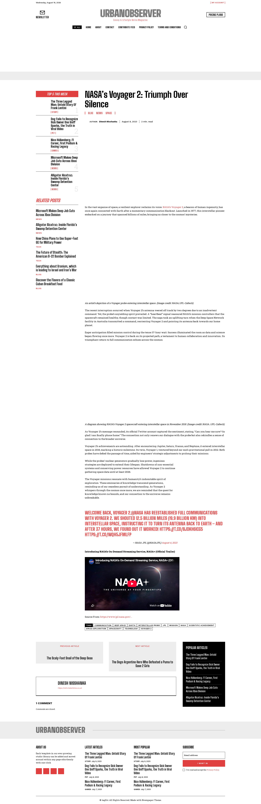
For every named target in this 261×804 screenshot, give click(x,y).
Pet (53, 133)
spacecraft (115, 629)
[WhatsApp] (216, 121)
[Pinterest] (209, 121)
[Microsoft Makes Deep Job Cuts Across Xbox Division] (42, 161)
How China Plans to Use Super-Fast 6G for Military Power (57, 240)
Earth (132, 625)
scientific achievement (201, 625)
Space (109, 113)
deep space (120, 625)
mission (173, 625)
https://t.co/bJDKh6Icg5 (181, 529)
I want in (202, 763)
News (54, 168)
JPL (164, 625)
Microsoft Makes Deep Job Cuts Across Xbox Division (64, 161)
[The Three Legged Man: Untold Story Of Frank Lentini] (42, 105)
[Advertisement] (130, 51)
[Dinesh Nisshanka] (87, 121)
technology (131, 629)
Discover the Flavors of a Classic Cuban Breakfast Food (55, 282)
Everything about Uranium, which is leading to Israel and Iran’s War (56, 268)
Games (55, 151)
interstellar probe (149, 625)
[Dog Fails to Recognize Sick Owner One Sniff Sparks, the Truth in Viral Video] (42, 123)
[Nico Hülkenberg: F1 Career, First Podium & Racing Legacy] (42, 144)
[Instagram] (46, 771)
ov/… (129, 616)
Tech (38, 247)
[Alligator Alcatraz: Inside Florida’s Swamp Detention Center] (42, 179)
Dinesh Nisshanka (108, 121)
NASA (183, 625)
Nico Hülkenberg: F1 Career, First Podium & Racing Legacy (64, 143)
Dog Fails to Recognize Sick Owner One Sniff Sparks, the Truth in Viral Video (64, 124)
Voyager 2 (146, 629)
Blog (38, 274)
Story (54, 112)
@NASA (137, 512)
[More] (222, 121)
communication (103, 625)
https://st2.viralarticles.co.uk (70, 688)
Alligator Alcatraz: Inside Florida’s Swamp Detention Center (62, 180)
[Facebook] (197, 121)
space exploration (96, 629)
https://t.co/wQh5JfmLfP (108, 534)
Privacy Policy (213, 770)
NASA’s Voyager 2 (173, 207)
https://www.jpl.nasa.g (113, 616)
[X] (203, 121)
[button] (185, 27)
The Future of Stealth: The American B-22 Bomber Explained (56, 254)
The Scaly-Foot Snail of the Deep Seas (70, 658)
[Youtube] (61, 771)
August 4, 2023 (169, 542)
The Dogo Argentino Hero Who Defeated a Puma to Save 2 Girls (142, 664)
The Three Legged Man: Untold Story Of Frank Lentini (63, 105)
